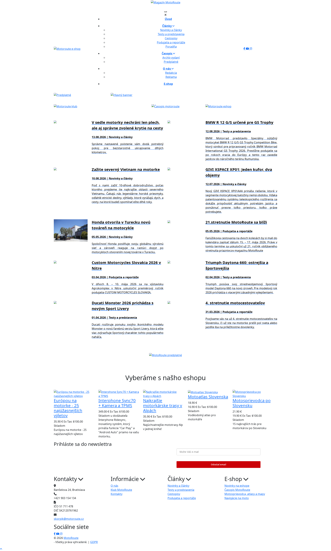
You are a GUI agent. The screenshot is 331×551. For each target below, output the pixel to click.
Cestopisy (171, 38)
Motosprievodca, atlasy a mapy (244, 494)
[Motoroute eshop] (218, 106)
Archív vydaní (171, 57)
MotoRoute (71, 538)
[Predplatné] (62, 95)
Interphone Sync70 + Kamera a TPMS (117, 403)
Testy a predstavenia (171, 34)
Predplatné (171, 62)
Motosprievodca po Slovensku (252, 403)
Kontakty (116, 494)
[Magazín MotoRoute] (165, 2)
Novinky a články (171, 30)
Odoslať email (218, 464)
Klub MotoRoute (121, 490)
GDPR (94, 542)
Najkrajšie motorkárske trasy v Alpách (162, 405)
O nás (114, 486)
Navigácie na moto (236, 498)
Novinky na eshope (236, 486)
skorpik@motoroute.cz (69, 519)
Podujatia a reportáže (171, 42)
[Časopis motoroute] (165, 106)
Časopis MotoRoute (237, 490)
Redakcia (171, 73)
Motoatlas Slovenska (208, 396)
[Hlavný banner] (121, 95)
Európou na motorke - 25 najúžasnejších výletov (68, 408)
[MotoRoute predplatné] (165, 355)
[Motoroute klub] (65, 106)
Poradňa (171, 46)
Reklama (171, 77)
